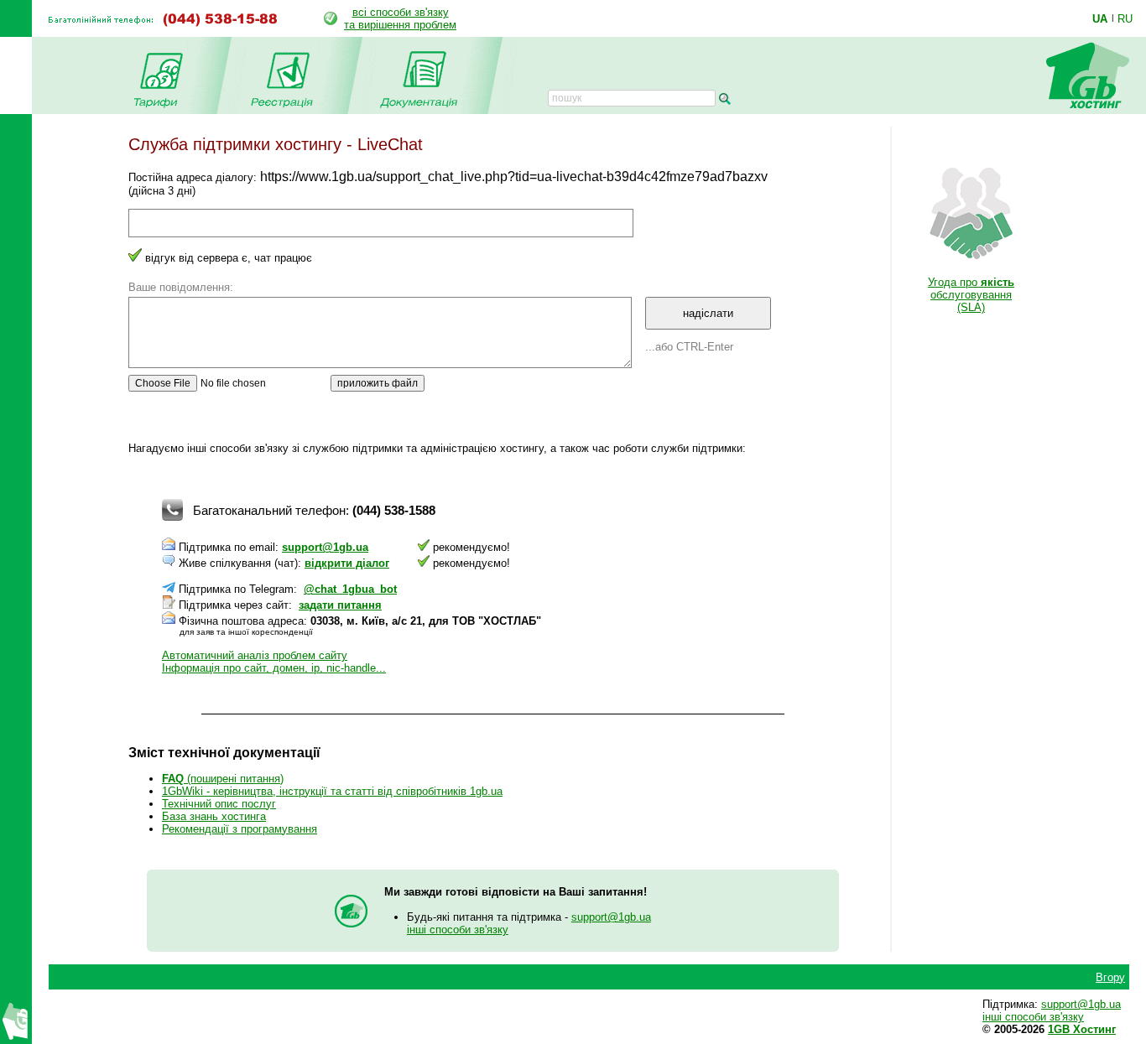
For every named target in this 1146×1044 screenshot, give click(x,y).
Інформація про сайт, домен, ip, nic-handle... (274, 668)
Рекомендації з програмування (239, 829)
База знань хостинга (214, 816)
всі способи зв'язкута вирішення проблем (400, 18)
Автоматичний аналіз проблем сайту (254, 655)
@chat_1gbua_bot (350, 589)
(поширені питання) (223, 778)
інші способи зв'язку (457, 929)
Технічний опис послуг (219, 803)
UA (1099, 18)
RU (1125, 18)
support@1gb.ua (325, 547)
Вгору (1110, 977)
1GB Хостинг (1082, 1029)
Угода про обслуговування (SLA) (971, 295)
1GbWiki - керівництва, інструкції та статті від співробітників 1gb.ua (332, 791)
